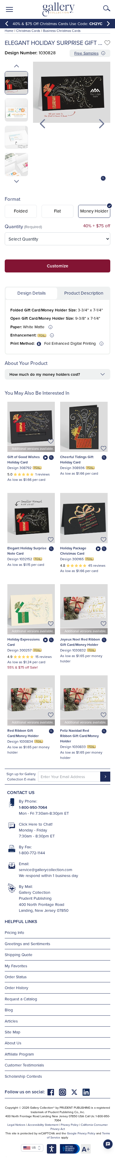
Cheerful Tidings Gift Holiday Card (76, 459)
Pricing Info (14, 932)
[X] (77, 1092)
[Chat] (108, 1144)
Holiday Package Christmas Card (73, 550)
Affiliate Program (19, 1054)
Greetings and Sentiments (27, 943)
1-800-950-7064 (33, 807)
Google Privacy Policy (81, 1133)
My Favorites (16, 965)
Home (9, 30)
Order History (16, 987)
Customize (57, 266)
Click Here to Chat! (35, 824)
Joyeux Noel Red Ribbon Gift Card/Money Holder (80, 642)
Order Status (16, 976)
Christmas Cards (28, 30)
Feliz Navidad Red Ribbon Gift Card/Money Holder (79, 736)
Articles (11, 1021)
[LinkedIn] (86, 1092)
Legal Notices (16, 1125)
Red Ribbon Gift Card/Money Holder (23, 733)
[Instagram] (65, 1092)
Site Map (12, 1032)
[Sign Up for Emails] (105, 777)
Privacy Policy (69, 1125)
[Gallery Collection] (58, 9)
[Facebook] (53, 1092)
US (33, 1147)
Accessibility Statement (43, 1125)
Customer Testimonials (24, 1065)
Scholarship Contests (23, 1076)
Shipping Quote (18, 954)
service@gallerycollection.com (45, 869)
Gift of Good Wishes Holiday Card (23, 459)
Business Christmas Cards (61, 30)
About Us (13, 1043)
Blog (9, 1009)
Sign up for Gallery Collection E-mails (21, 776)
